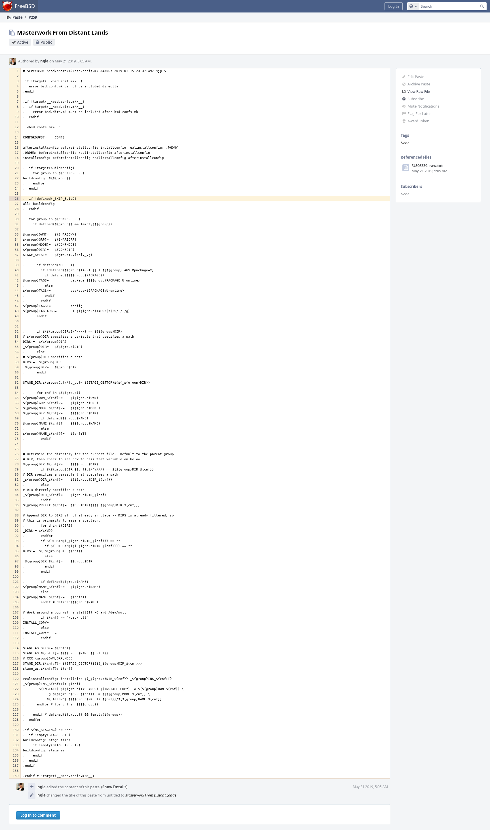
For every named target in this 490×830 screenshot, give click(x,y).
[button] (394, 6)
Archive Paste (418, 84)
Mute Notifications (423, 106)
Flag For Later (419, 113)
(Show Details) (114, 786)
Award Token (418, 120)
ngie (44, 61)
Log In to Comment (38, 815)
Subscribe (415, 98)
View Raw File (418, 91)
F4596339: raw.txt (427, 165)
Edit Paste (415, 76)
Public (46, 42)
